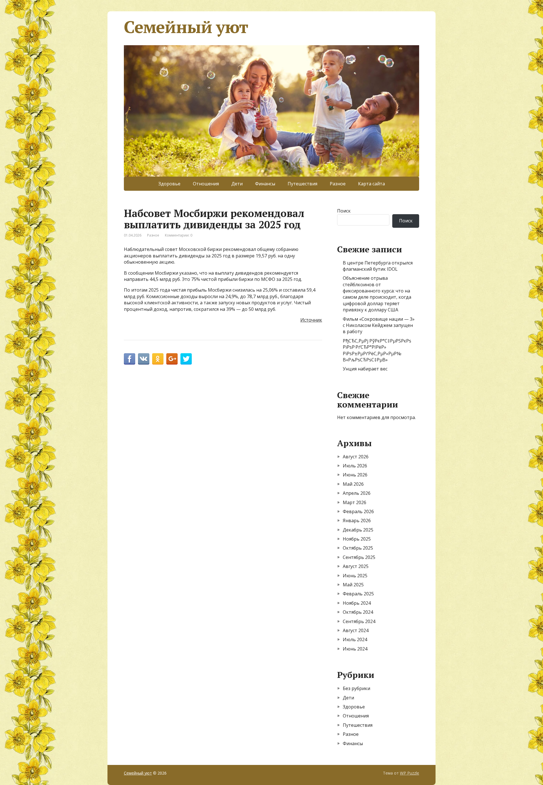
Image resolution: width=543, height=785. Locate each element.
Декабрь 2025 (358, 530)
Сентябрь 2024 (359, 621)
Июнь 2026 (355, 475)
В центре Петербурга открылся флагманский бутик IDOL (378, 266)
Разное (338, 184)
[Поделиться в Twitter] (186, 359)
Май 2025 (353, 585)
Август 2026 (356, 457)
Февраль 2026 (358, 511)
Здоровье (169, 184)
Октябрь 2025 (358, 548)
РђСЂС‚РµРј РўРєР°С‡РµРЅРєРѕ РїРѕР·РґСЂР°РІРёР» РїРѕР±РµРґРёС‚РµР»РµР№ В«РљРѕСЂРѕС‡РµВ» (377, 350)
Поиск (344, 211)
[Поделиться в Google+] (172, 359)
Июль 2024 (355, 639)
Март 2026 (354, 502)
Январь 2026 (357, 520)
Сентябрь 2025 (359, 557)
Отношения (206, 184)
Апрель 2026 (356, 493)
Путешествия (302, 184)
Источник (311, 320)
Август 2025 (356, 566)
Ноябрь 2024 (357, 603)
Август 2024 (356, 630)
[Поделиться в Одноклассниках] (157, 359)
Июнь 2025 (355, 576)
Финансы (265, 184)
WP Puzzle (409, 773)
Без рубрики (356, 688)
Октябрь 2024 (358, 612)
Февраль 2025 (358, 594)
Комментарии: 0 (178, 235)
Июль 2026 (355, 466)
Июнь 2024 (355, 649)
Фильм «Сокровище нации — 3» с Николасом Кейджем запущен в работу (379, 325)
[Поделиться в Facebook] (129, 359)
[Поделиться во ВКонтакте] (143, 359)
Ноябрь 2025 (357, 539)
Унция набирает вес (365, 369)
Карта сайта (371, 184)
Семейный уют (186, 27)
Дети (237, 184)
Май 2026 (353, 484)
